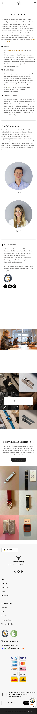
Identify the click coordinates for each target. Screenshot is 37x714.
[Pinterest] (10, 286)
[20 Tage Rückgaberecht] (2, 641)
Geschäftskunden (7, 620)
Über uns (4, 583)
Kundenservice (6, 603)
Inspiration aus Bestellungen (18, 441)
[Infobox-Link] (18, 694)
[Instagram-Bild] (9, 382)
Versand (4, 607)
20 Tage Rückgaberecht (12, 641)
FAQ (2, 612)
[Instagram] (5, 286)
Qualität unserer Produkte (15, 50)
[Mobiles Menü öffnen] (2, 3)
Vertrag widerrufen (7, 624)
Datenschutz (5, 587)
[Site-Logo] (18, 3)
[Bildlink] (4, 633)
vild (2, 579)
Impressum (5, 595)
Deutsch (9, 550)
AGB (3, 591)
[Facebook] (14, 286)
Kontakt (3, 616)
